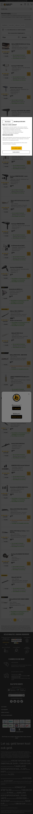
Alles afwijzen (8, 121)
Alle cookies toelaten (16, 148)
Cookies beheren (16, 152)
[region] (16, 136)
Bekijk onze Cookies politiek (8, 134)
